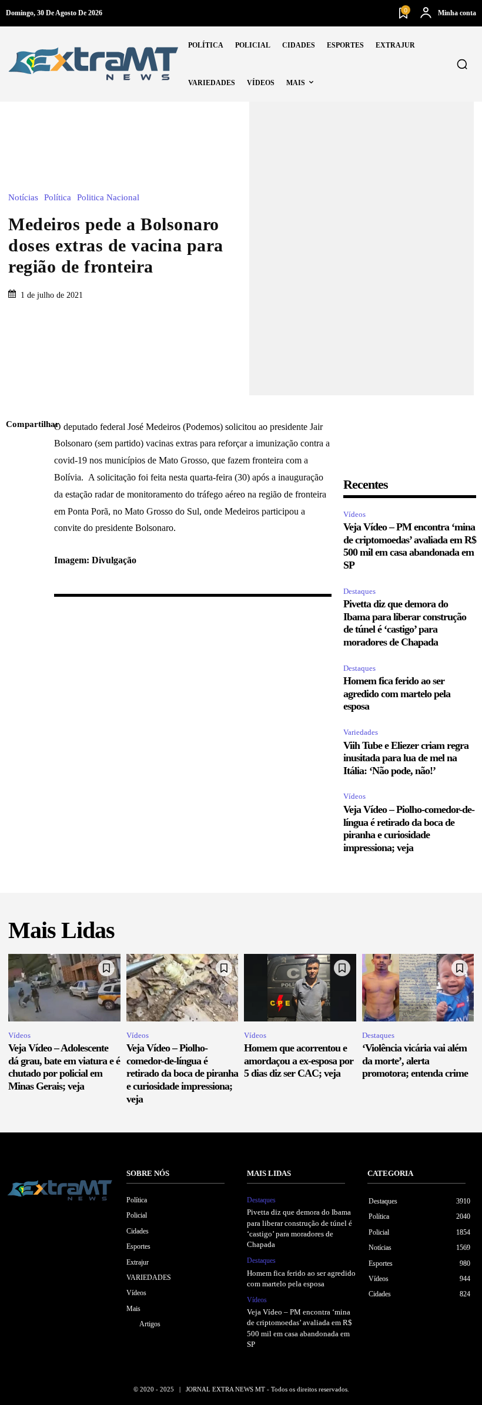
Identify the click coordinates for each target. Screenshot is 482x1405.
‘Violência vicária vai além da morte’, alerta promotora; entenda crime (415, 1060)
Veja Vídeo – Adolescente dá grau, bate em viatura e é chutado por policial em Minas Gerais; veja (64, 1067)
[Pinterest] (17, 508)
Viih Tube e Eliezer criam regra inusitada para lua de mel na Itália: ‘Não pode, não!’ (405, 758)
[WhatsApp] (17, 535)
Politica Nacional (108, 197)
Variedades (360, 732)
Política (57, 197)
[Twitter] (17, 480)
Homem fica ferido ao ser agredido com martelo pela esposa (396, 693)
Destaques (359, 591)
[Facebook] (17, 453)
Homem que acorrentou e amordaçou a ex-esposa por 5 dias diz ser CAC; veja (298, 1060)
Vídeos (354, 514)
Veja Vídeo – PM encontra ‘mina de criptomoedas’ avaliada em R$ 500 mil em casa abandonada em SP (409, 546)
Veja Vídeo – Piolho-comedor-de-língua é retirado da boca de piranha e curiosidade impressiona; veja (408, 828)
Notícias (23, 197)
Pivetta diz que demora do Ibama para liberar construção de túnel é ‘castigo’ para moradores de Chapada (404, 623)
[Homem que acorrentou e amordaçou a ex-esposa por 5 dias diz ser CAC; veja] (300, 987)
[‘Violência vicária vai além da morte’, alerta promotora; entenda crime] (418, 987)
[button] (462, 64)
